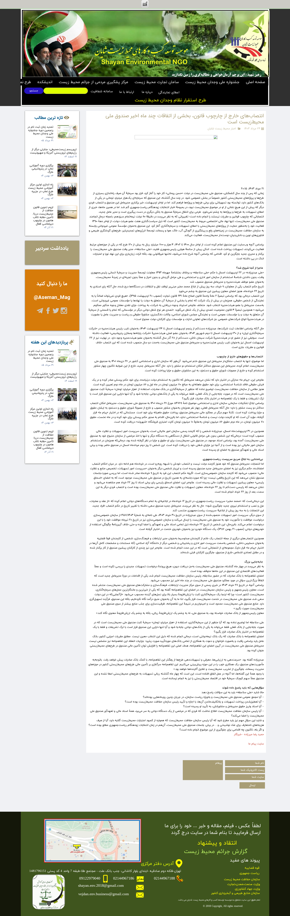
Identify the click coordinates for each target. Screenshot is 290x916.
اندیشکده (44, 82)
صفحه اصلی (255, 82)
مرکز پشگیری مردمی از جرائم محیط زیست (93, 82)
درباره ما (146, 92)
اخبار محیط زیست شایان (222, 128)
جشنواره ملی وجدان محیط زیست (212, 82)
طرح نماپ (23, 82)
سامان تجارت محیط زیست (157, 82)
